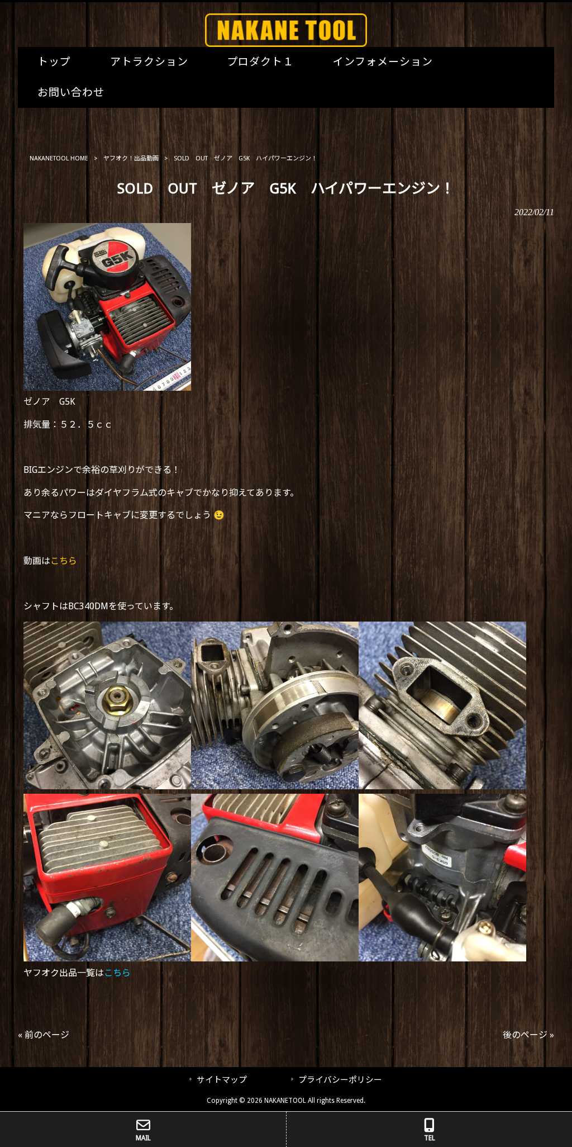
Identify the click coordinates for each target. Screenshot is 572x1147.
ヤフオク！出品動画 (131, 158)
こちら (63, 561)
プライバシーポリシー (340, 1080)
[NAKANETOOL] (285, 44)
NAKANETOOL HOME (59, 158)
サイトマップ (222, 1080)
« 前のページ (43, 1035)
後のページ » (528, 1035)
